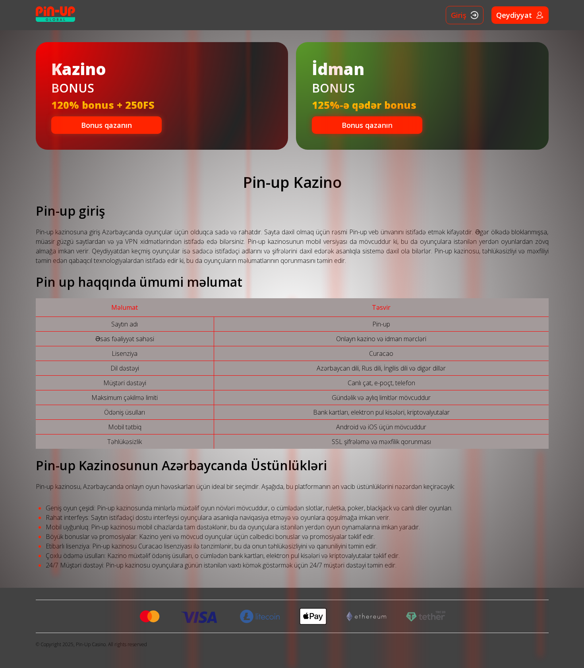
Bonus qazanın (106, 125)
